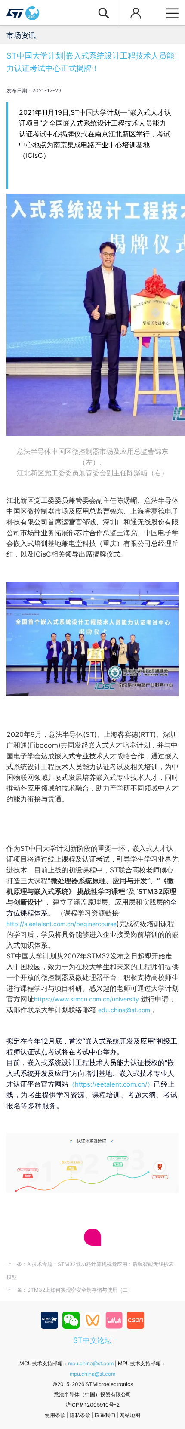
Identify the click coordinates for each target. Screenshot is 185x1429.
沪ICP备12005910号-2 (92, 1404)
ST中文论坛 (92, 1340)
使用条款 (55, 1415)
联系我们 (105, 1415)
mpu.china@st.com (92, 1373)
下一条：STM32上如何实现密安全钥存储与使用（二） (69, 1290)
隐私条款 (80, 1415)
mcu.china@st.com (91, 1363)
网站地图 (130, 1415)
